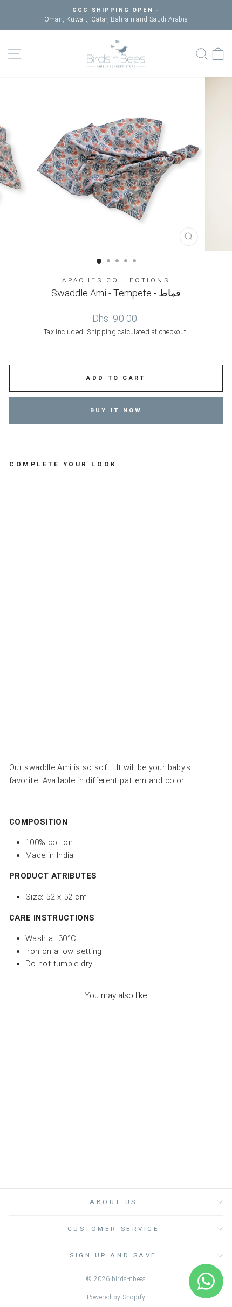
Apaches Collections (115, 280)
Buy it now (116, 410)
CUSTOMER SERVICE (113, 1229)
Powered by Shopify (116, 1297)
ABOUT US (113, 1202)
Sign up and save (113, 1255)
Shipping (101, 332)
